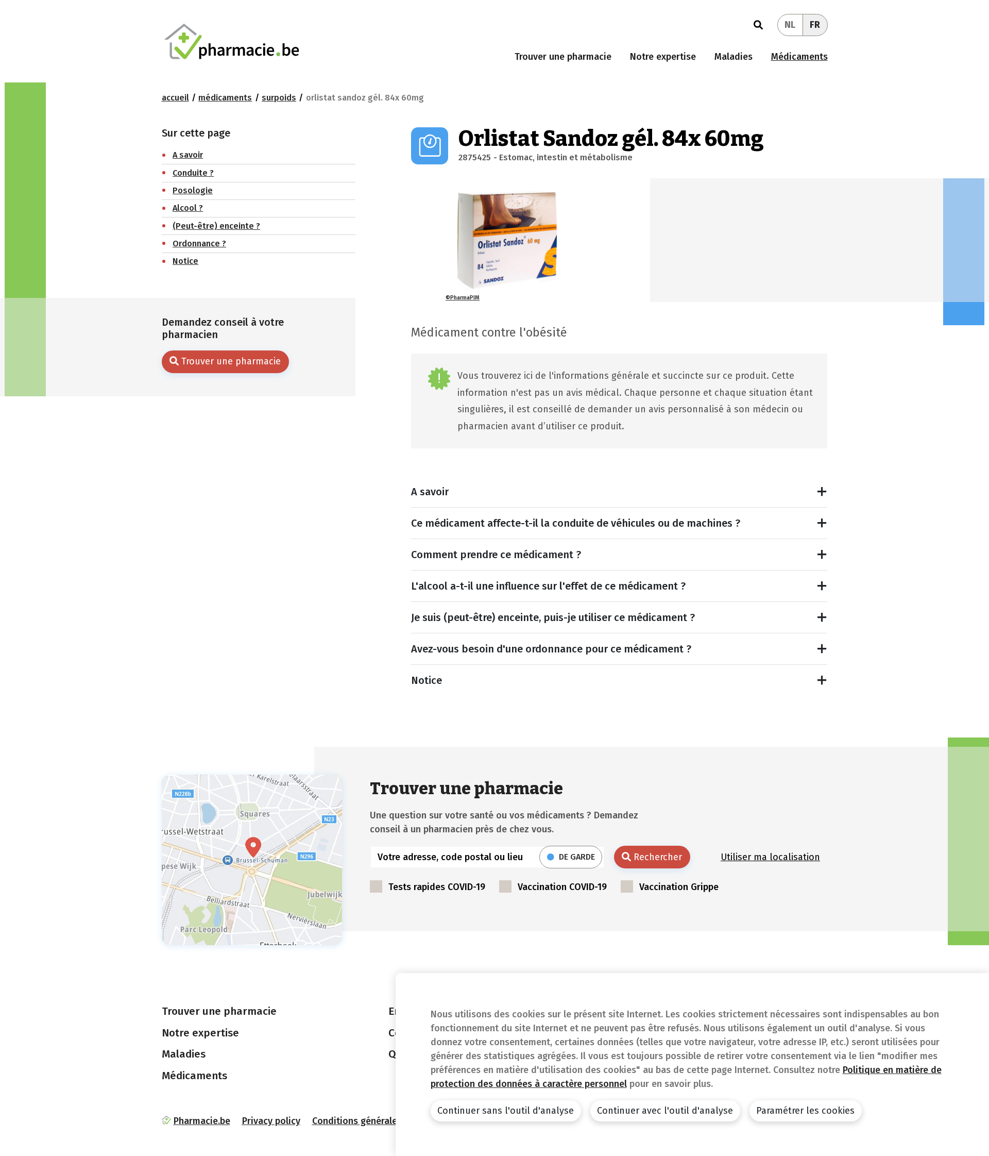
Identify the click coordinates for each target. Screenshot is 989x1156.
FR (815, 24)
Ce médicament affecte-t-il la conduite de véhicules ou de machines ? (575, 523)
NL (790, 24)
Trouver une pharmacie (563, 56)
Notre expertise (663, 56)
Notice (426, 680)
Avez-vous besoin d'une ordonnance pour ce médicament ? (551, 649)
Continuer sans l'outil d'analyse (505, 1110)
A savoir (430, 491)
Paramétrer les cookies (805, 1110)
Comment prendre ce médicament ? (496, 554)
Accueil (175, 98)
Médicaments (799, 56)
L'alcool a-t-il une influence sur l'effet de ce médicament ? (548, 586)
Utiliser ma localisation (770, 857)
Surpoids (279, 98)
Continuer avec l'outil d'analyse (665, 1110)
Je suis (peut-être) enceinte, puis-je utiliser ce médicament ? (553, 617)
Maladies (733, 56)
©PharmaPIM (463, 297)
